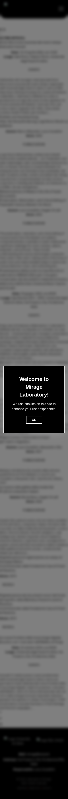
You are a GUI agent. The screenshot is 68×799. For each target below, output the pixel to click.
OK (34, 419)
